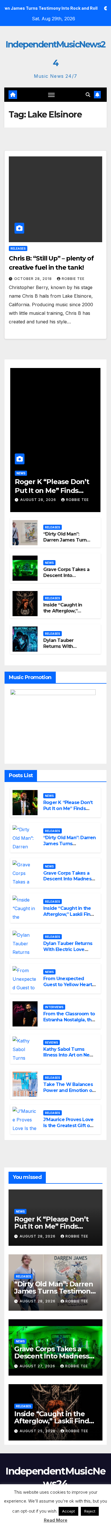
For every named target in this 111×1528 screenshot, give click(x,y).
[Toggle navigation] (51, 95)
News (21, 473)
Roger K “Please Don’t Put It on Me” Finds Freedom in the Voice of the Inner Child (67, 811)
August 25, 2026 (38, 1431)
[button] (88, 95)
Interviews (54, 1007)
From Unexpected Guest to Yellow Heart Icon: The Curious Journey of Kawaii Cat (67, 987)
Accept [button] (68, 1511)
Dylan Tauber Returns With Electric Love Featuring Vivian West (68, 949)
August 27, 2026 (38, 1366)
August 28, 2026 (38, 500)
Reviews (51, 1042)
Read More (55, 1520)
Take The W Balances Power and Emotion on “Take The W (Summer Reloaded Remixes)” (69, 1093)
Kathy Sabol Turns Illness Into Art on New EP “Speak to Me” (68, 1055)
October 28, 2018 (33, 278)
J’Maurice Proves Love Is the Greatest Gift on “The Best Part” (68, 1125)
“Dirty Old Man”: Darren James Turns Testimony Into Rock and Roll (66, 542)
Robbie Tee (73, 278)
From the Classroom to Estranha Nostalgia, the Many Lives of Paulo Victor (69, 1022)
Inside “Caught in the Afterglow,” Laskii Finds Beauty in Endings (65, 613)
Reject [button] (89, 1511)
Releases (18, 248)
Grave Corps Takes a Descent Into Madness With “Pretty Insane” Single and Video (68, 882)
